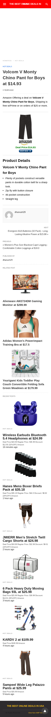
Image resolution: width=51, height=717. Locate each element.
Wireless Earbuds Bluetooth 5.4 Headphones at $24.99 (24, 436)
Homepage (7, 60)
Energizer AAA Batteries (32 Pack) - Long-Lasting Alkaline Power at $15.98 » (28, 232)
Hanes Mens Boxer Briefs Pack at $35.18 (22, 487)
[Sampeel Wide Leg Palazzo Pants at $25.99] (25, 663)
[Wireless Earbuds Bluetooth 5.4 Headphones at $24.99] (25, 413)
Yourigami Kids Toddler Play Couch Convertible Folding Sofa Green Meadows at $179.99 (23, 384)
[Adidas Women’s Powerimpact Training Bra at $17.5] (25, 324)
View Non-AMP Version (37, 713)
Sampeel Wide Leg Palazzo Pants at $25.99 (24, 686)
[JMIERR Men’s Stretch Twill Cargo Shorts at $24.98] (25, 515)
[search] (46, 4)
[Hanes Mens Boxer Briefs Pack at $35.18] (25, 464)
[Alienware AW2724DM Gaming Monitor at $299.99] (25, 284)
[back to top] (44, 711)
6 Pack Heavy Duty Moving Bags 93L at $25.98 (23, 590)
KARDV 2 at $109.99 (18, 639)
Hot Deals (19, 60)
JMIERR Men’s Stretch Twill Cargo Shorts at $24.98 (24, 538)
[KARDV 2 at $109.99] (25, 618)
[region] (25, 31)
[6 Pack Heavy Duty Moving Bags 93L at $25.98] (25, 567)
